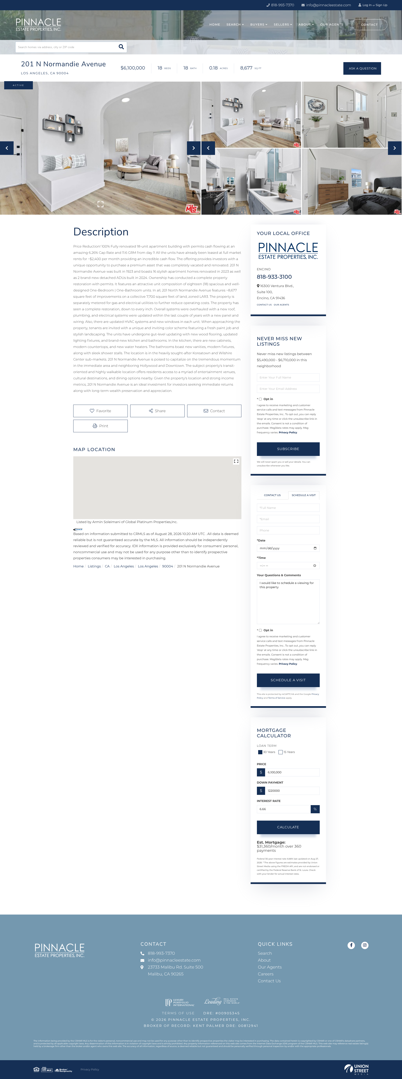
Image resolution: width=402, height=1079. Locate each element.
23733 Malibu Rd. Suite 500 (175, 971)
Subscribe (288, 449)
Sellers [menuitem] (281, 24)
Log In (367, 5)
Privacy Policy (288, 432)
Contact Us (264, 304)
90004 (167, 566)
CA (107, 566)
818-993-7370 (282, 5)
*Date (261, 540)
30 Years (269, 752)
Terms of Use (178, 1013)
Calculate (288, 827)
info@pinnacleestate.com (328, 5)
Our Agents (281, 304)
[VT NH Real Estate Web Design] (356, 1069)
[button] (121, 47)
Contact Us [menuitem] (269, 981)
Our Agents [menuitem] (331, 24)
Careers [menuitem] (266, 974)
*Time (261, 558)
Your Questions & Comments (279, 575)
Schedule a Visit (304, 495)
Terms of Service (276, 698)
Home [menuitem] (214, 24)
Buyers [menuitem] (257, 24)
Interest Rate (269, 801)
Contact (369, 25)
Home (78, 566)
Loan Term (267, 746)
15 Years (289, 752)
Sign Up (381, 5)
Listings (94, 566)
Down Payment (270, 782)
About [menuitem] (305, 24)
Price (261, 764)
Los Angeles (124, 566)
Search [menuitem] (234, 24)
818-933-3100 (274, 276)
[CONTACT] (362, 68)
